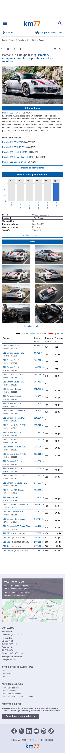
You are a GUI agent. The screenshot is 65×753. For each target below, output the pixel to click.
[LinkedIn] (29, 730)
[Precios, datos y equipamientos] (14, 49)
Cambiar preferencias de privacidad (17, 696)
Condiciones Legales (11, 691)
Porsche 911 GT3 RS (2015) (15, 152)
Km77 (32, 23)
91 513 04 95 (20, 595)
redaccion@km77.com (12, 634)
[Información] (1, 49)
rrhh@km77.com (9, 659)
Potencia (49, 339)
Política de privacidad (11, 694)
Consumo (59, 338)
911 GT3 (14, 533)
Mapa (27, 589)
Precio (37, 339)
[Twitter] (21, 730)
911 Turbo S (16, 550)
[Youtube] (36, 730)
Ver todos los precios (32, 235)
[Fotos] (8, 49)
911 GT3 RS (16, 542)
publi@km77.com (9, 644)
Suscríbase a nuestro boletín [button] (21, 716)
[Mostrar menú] (5, 23)
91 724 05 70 (23, 592)
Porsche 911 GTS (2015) (13, 147)
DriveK (5, 676)
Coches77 (6, 671)
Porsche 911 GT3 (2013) (13, 142)
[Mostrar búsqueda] (60, 23)
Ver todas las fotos (32, 326)
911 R (13, 546)
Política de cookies (10, 688)
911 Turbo (15, 538)
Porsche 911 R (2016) (12, 113)
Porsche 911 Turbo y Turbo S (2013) (18, 157)
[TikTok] (51, 730)
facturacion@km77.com (12, 653)
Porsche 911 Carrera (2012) (14, 162)
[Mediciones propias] (20, 49)
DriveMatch (7, 673)
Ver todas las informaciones (32, 168)
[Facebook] (14, 730)
